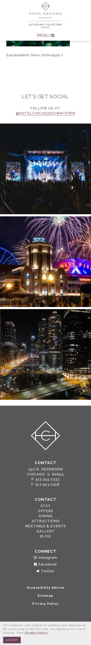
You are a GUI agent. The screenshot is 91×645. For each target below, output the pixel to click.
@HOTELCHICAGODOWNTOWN (45, 113)
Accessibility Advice (45, 587)
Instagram (47, 558)
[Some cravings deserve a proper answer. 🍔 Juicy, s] (45, 169)
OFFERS (45, 511)
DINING (46, 516)
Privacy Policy (45, 603)
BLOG (45, 536)
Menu (44, 35)
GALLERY (45, 531)
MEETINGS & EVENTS (45, 526)
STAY (46, 506)
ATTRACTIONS (46, 521)
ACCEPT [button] (12, 640)
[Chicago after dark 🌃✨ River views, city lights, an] (45, 354)
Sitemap (45, 595)
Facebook (47, 564)
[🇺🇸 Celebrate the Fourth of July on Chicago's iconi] (45, 261)
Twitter (47, 571)
